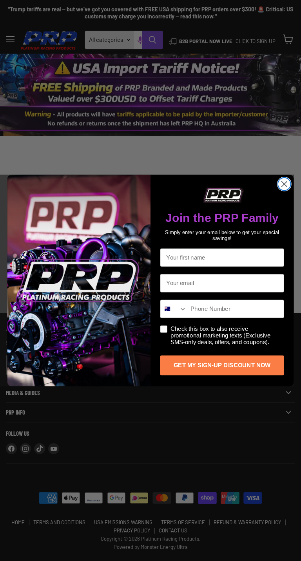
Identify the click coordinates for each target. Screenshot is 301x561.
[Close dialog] (284, 184)
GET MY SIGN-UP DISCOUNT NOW (222, 365)
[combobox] (173, 308)
